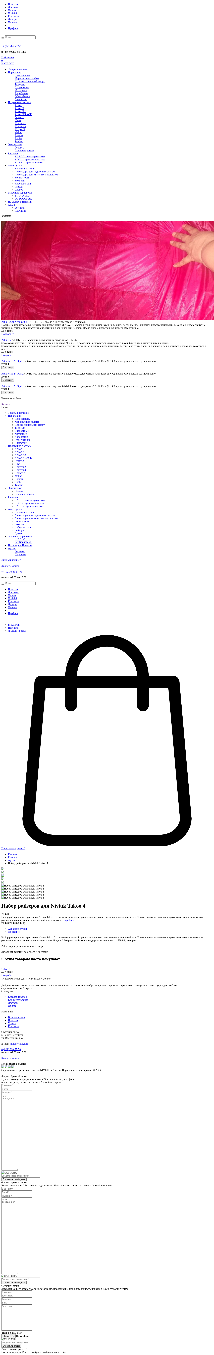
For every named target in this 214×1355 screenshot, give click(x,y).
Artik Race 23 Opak (12, 386)
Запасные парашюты (20, 192)
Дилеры (12, 19)
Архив (12, 204)
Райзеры (19, 186)
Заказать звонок (10, 1058)
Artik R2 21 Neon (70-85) (15, 321)
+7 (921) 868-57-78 (11, 46)
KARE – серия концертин (29, 162)
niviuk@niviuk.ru (19, 1043)
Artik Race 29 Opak (12, 361)
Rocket (18, 138)
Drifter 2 (19, 117)
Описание (14, 931)
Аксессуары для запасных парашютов (36, 174)
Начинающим (22, 75)
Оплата (12, 10)
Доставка (13, 7)
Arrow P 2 (20, 111)
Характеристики (17, 928)
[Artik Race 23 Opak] (1, 383)
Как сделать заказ (18, 999)
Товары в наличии (18, 69)
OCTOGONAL (23, 198)
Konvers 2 (20, 123)
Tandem (19, 141)
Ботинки (20, 207)
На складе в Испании (20, 201)
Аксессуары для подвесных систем (35, 171)
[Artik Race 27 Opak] (1, 370)
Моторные (21, 90)
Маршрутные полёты (27, 78)
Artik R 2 (6, 340)
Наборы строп (23, 183)
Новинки (13, 627)
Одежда (19, 147)
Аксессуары (15, 165)
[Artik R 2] (1, 337)
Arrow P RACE (23, 114)
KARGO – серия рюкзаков (30, 156)
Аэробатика (21, 93)
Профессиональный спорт (30, 81)
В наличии (14, 624)
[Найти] (2, 37)
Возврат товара (16, 1017)
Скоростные (22, 87)
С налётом (21, 99)
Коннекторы (22, 177)
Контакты (13, 16)
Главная (12, 854)
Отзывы (12, 22)
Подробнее (68, 920)
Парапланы (14, 72)
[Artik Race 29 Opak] (1, 358)
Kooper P (20, 129)
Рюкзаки (13, 153)
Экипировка (15, 144)
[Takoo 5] (1, 966)
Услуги (12, 1023)
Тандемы (20, 84)
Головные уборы (24, 150)
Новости (13, 4)
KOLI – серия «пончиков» (30, 159)
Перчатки (20, 210)
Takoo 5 (5, 969)
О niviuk (12, 13)
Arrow (18, 105)
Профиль (13, 28)
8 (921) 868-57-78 (11, 1049)
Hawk (18, 120)
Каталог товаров (17, 996)
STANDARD (22, 195)
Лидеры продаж (17, 630)
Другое (19, 189)
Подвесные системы (19, 102)
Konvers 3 (20, 126)
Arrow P (19, 108)
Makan (18, 132)
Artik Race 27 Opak (12, 373)
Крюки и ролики (24, 168)
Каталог (12, 857)
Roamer (19, 135)
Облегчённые (22, 96)
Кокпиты (20, 180)
